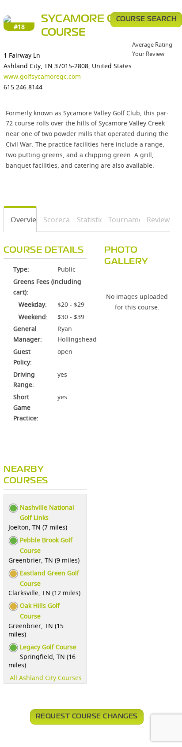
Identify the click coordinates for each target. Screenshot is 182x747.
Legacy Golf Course (48, 647)
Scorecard (53, 219)
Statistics (86, 219)
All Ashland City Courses (46, 677)
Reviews (155, 219)
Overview (20, 219)
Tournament (121, 219)
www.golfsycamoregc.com (42, 76)
